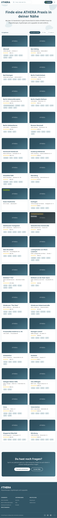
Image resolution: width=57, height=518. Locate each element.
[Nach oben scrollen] (54, 515)
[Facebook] (48, 515)
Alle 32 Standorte (5, 507)
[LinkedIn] (50, 515)
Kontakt (49, 2)
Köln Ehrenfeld (4, 500)
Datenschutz (32, 502)
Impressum (32, 500)
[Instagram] (45, 515)
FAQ (16, 502)
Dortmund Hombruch (6, 505)
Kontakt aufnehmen (22, 469)
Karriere (17, 500)
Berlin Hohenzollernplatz (7, 502)
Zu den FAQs (37, 469)
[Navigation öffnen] (54, 2)
